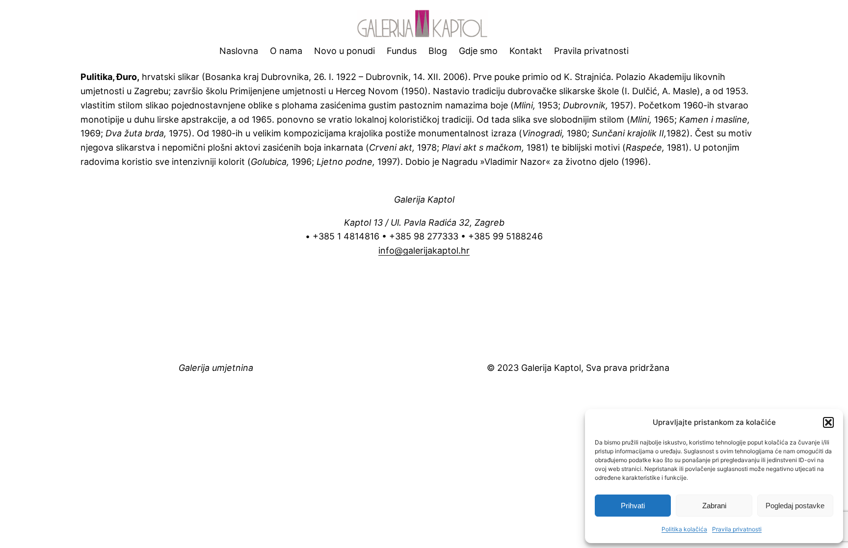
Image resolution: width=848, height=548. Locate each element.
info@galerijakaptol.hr (424, 250)
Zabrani (714, 505)
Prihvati (633, 505)
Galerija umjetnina (216, 368)
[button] (828, 422)
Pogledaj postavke (795, 505)
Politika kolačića (684, 529)
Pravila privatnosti (737, 529)
